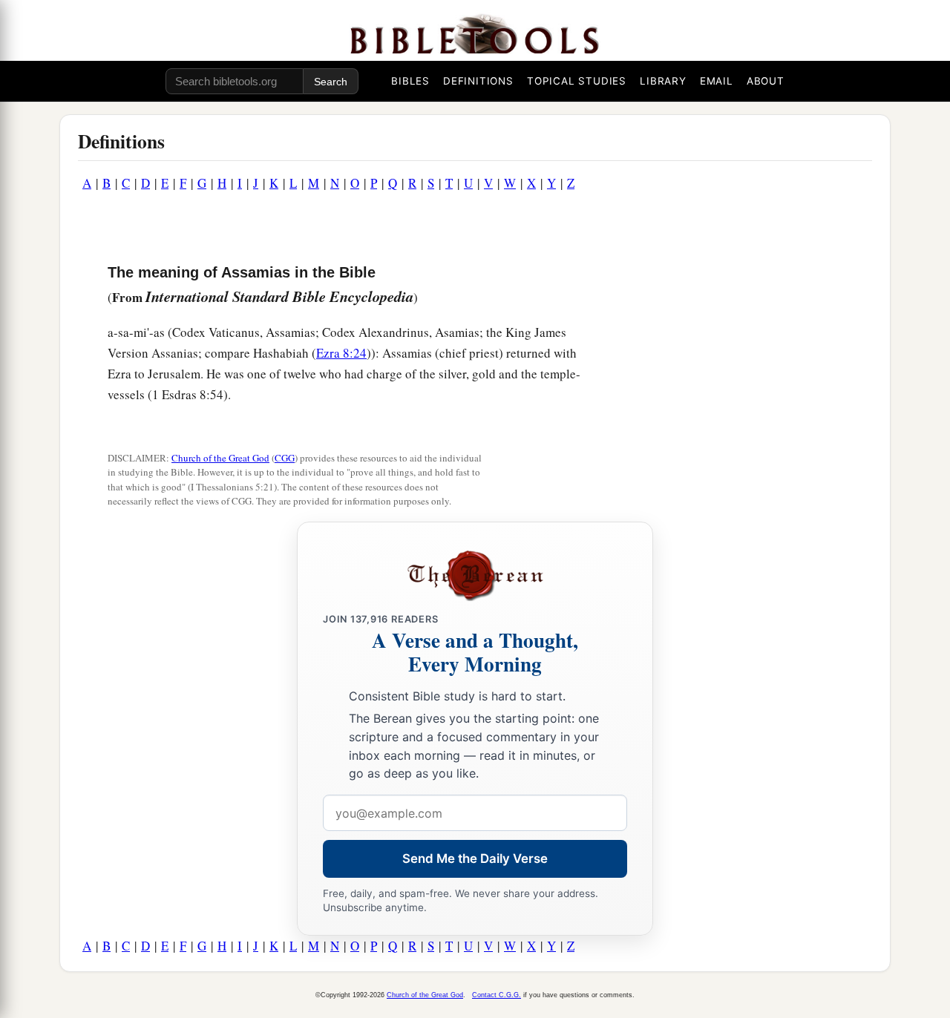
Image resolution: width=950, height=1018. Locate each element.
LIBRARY (663, 81)
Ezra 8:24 (341, 352)
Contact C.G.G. (496, 995)
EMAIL (716, 81)
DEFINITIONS (478, 81)
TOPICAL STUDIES (576, 81)
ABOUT (765, 81)
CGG (285, 457)
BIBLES (410, 81)
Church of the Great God (220, 457)
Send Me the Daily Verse (475, 858)
